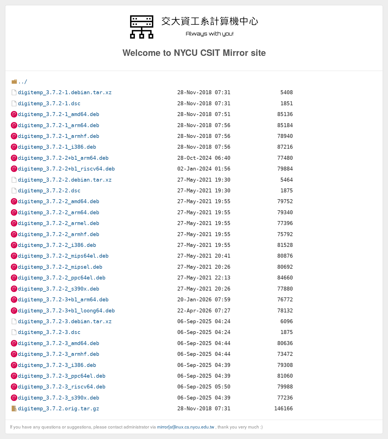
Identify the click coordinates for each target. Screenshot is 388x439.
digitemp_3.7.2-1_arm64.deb (58, 125)
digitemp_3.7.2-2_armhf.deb (58, 234)
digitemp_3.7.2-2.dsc (49, 190)
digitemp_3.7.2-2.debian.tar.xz (65, 180)
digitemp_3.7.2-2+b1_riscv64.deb (66, 168)
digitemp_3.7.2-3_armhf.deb (58, 354)
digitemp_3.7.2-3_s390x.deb (58, 397)
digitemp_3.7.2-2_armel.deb (58, 223)
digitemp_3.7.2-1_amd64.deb (58, 114)
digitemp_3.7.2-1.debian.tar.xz (65, 92)
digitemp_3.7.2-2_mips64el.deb (63, 256)
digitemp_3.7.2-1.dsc (49, 103)
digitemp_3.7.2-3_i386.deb (57, 365)
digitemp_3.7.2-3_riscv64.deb (61, 386)
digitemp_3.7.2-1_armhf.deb (58, 136)
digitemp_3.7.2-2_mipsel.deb (60, 267)
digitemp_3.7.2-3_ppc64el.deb (61, 376)
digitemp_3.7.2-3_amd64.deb (58, 343)
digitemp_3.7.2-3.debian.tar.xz (65, 321)
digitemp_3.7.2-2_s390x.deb (58, 288)
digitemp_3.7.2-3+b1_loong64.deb (66, 310)
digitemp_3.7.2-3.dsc (49, 332)
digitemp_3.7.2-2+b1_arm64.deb (63, 158)
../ (22, 81)
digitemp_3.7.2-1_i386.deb (57, 147)
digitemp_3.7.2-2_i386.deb (57, 245)
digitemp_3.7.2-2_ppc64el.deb (61, 277)
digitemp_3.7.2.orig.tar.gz (58, 408)
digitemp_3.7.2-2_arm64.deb (58, 212)
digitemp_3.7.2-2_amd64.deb (58, 201)
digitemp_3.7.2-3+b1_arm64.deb (63, 299)
